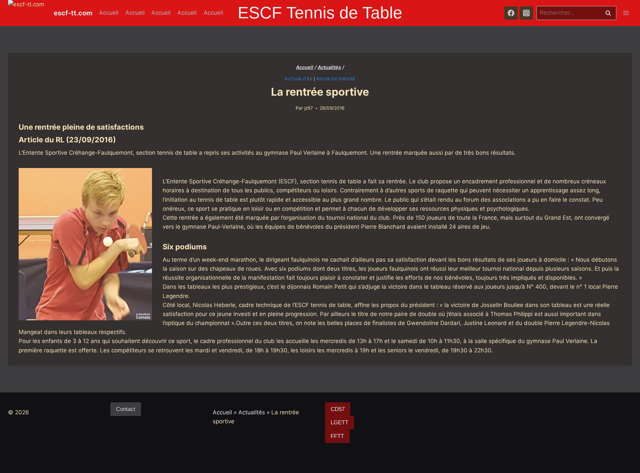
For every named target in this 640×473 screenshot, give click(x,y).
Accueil (108, 12)
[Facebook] (511, 13)
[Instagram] (526, 13)
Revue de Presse (335, 78)
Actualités (298, 78)
